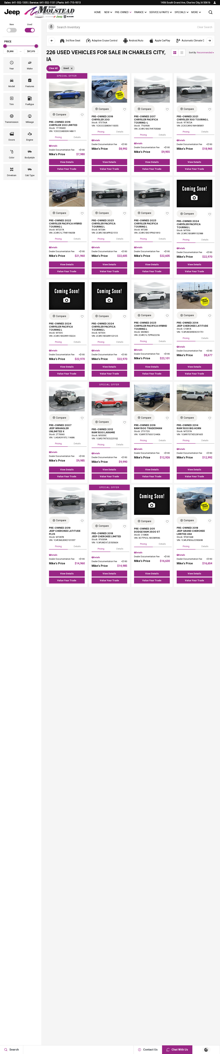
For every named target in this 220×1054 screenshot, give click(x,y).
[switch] (12, 27)
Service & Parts (159, 12)
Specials (180, 12)
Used (29, 24)
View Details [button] (67, 162)
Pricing (58, 137)
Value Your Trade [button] (66, 169)
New (106, 12)
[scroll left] (51, 40)
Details (77, 137)
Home (97, 12)
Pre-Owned (122, 12)
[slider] (5, 46)
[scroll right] (209, 40)
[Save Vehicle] (82, 115)
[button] (210, 12)
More (194, 13)
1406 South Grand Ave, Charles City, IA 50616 (185, 2)
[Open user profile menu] (214, 2)
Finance (139, 12)
